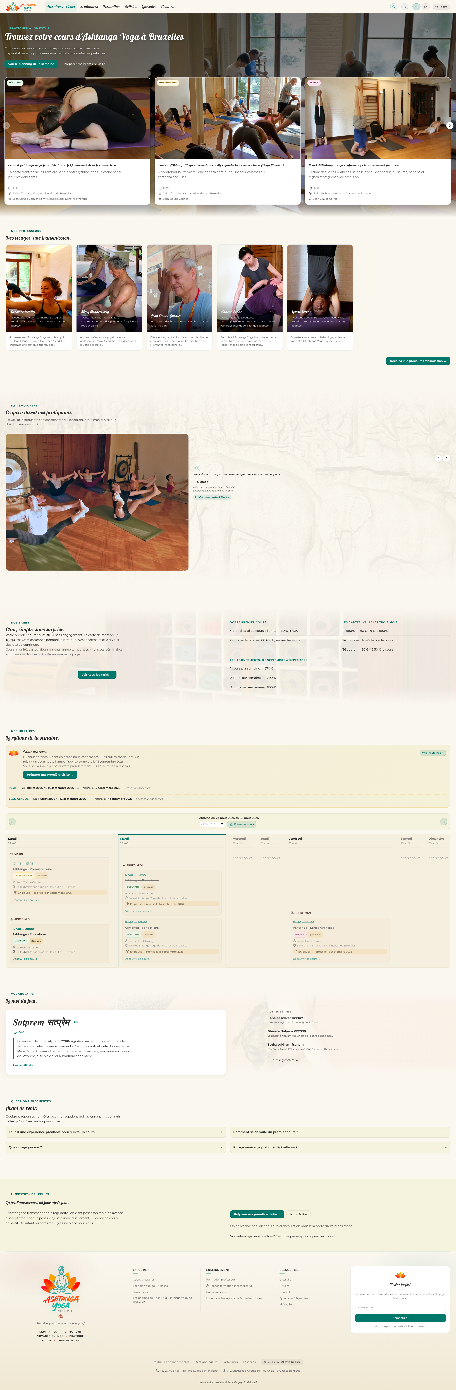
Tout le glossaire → (284, 1060)
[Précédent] (6, 125)
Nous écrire (298, 1214)
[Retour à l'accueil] (21, 6)
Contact (167, 6)
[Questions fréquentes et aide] (393, 6)
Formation (111, 6)
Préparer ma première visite (84, 64)
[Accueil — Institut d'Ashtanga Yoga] (60, 1289)
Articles (131, 6)
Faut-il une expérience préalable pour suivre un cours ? (53, 1132)
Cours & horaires (143, 1279)
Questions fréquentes (294, 1298)
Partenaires (230, 1362)
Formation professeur (220, 1279)
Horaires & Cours (61, 6)
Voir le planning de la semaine (31, 64)
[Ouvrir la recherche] (404, 6)
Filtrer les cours (244, 824)
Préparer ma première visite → (50, 774)
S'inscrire (400, 1318)
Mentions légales (206, 1362)
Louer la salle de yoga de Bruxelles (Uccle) (234, 1298)
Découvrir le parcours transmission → (418, 361)
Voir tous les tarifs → (97, 674)
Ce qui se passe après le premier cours (304, 1236)
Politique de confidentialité (171, 1362)
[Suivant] (449, 125)
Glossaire (149, 6)
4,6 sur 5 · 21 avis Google (284, 1362)
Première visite (216, 1292)
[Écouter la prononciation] (76, 1022)
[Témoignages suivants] (446, 458)
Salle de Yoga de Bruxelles (150, 1285)
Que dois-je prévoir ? (25, 1147)
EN (426, 6)
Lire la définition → (25, 1065)
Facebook (249, 1362)
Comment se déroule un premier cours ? (265, 1132)
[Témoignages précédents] (438, 458)
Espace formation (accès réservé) (231, 1285)
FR (416, 6)
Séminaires (89, 6)
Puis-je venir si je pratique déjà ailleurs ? (265, 1147)
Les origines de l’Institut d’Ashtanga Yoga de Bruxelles (162, 1299)
